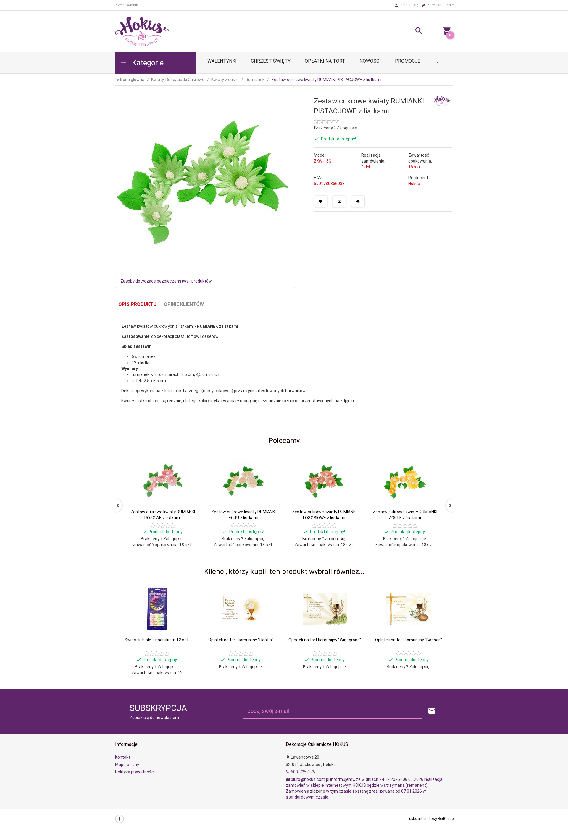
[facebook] (119, 819)
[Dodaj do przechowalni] (320, 201)
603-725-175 (302, 772)
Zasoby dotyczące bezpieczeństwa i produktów (166, 281)
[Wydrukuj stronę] (357, 201)
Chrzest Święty (271, 61)
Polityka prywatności (135, 772)
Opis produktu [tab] (137, 304)
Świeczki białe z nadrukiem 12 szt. (157, 639)
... (436, 61)
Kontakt (122, 757)
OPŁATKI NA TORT (325, 61)
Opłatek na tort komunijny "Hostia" (240, 639)
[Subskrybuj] (432, 711)
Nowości (370, 61)
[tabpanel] (284, 367)
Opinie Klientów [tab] (184, 304)
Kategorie (147, 63)
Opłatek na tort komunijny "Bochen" (408, 639)
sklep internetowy (423, 819)
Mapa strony (127, 764)
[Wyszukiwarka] (411, 31)
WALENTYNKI (222, 61)
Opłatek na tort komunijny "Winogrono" (324, 639)
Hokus (414, 183)
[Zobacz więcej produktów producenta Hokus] (442, 100)
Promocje (407, 61)
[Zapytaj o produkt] (339, 201)
